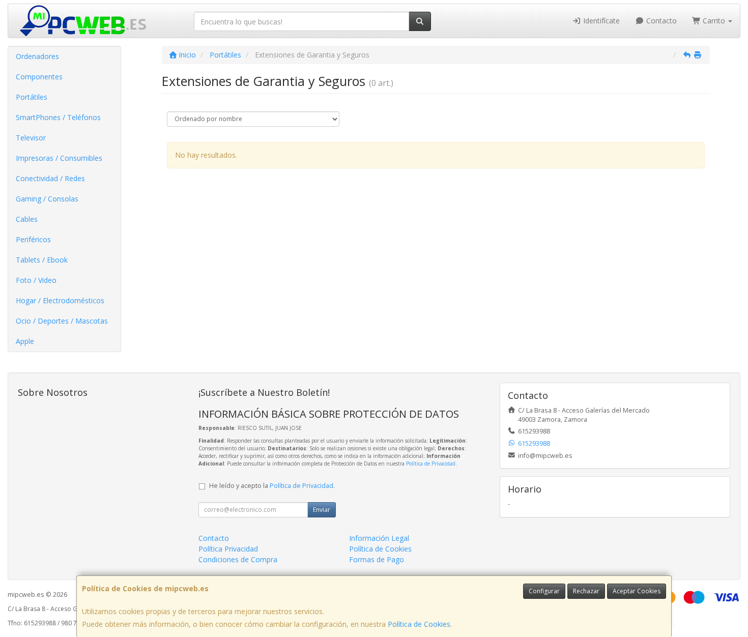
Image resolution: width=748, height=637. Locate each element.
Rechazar (586, 591)
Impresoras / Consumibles (59, 158)
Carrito (714, 20)
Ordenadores (37, 56)
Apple (25, 341)
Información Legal (379, 538)
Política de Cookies (419, 624)
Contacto (660, 20)
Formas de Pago (376, 559)
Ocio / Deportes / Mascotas (62, 321)
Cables (27, 219)
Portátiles (31, 97)
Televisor (31, 137)
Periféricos (33, 239)
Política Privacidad (228, 549)
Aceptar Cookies (636, 591)
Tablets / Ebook (42, 260)
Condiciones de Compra (237, 559)
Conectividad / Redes (50, 178)
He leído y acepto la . (272, 485)
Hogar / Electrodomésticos (60, 300)
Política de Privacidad (430, 463)
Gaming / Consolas (47, 199)
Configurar (544, 591)
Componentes (39, 76)
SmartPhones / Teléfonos (58, 117)
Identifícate (600, 20)
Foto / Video (36, 280)
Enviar (321, 509)
